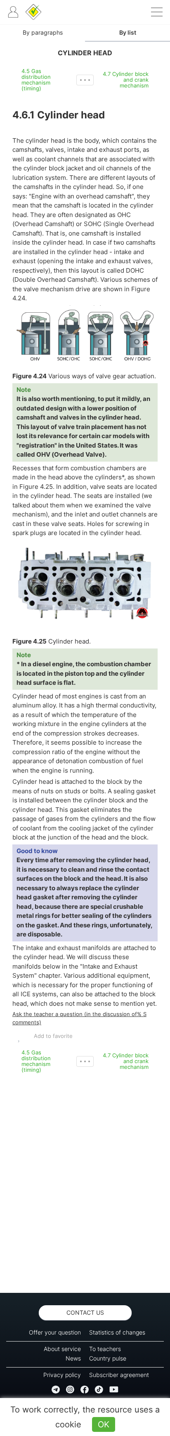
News (73, 1358)
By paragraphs (43, 32)
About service (62, 1349)
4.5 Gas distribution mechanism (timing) (36, 80)
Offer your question (55, 1332)
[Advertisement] (85, 1183)
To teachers (105, 1349)
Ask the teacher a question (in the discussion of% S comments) (79, 1018)
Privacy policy (62, 1375)
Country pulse (107, 1358)
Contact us (85, 1312)
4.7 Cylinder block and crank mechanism (126, 80)
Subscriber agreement (119, 1375)
